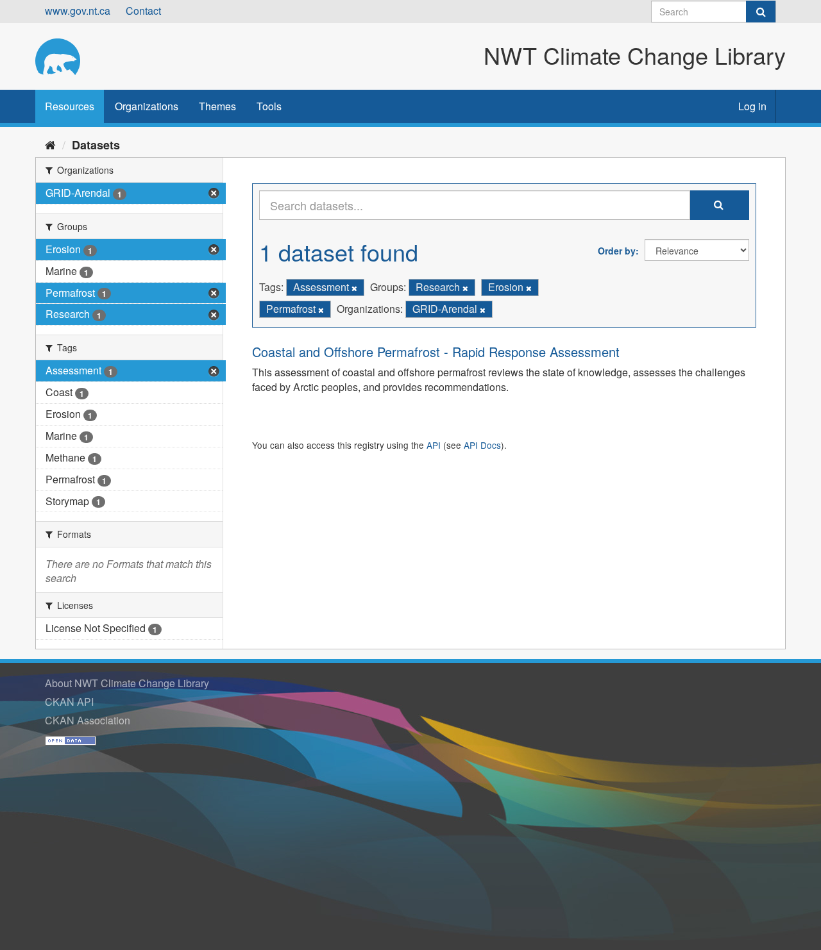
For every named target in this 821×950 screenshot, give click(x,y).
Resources (69, 106)
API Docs (482, 444)
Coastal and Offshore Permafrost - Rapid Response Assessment (436, 351)
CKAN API (69, 701)
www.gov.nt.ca (77, 10)
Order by (617, 250)
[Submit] (760, 11)
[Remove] (354, 288)
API (434, 444)
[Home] (50, 144)
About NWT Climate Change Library (127, 683)
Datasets (96, 145)
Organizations (146, 106)
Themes (217, 106)
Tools (269, 106)
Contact (143, 10)
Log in (752, 106)
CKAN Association (87, 720)
